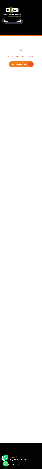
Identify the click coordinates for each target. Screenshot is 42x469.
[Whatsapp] (5, 463)
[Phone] (5, 457)
